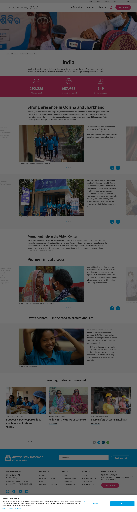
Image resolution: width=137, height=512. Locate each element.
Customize (18, 508)
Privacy (4, 508)
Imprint (11, 508)
